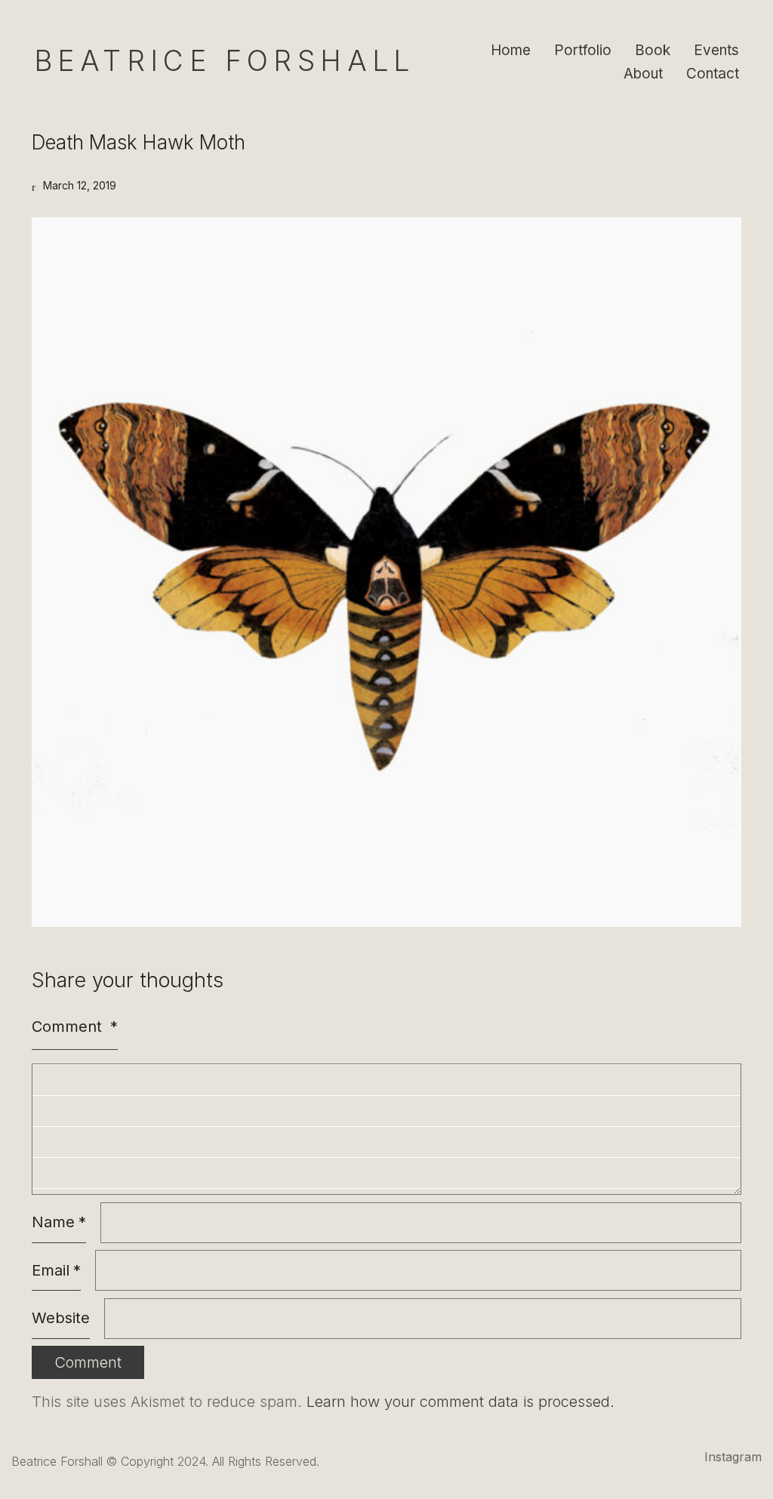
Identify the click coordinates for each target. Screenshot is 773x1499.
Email (56, 1270)
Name (59, 1222)
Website (61, 1318)
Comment (75, 1026)
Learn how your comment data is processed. (460, 1402)
